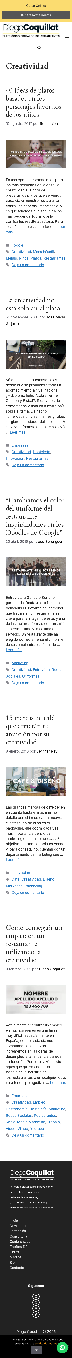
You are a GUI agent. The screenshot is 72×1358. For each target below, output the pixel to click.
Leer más (18, 432)
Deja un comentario (28, 265)
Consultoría (18, 1236)
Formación (18, 1231)
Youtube (37, 1129)
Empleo (39, 1102)
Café (16, 879)
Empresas (20, 445)
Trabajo (53, 1122)
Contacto (17, 1268)
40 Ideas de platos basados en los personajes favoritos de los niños (33, 102)
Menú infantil (43, 252)
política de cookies (46, 1343)
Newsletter (18, 1226)
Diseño (49, 879)
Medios (15, 1257)
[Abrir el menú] (67, 36)
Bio (12, 1262)
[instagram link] (35, 1308)
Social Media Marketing (25, 1122)
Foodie (17, 245)
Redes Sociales (19, 1115)
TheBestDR (19, 1247)
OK (36, 1350)
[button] (62, 1347)
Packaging (33, 886)
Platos (36, 258)
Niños (24, 258)
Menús (11, 258)
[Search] (39, 48)
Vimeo (22, 1129)
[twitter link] (35, 1302)
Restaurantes (54, 258)
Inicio (14, 1220)
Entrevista (41, 670)
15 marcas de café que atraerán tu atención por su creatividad (30, 730)
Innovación (15, 458)
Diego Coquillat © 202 (35, 1332)
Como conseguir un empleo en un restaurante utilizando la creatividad (34, 944)
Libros (14, 1252)
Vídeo (11, 1129)
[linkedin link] (35, 1297)
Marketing (20, 663)
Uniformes (30, 676)
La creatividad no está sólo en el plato (33, 304)
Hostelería (41, 452)
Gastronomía (16, 1109)
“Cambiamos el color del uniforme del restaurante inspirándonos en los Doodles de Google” (35, 516)
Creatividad (21, 252)
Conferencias (20, 1241)
